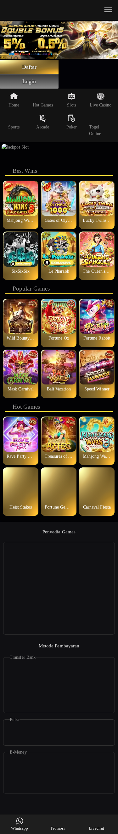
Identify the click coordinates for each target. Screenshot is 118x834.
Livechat (96, 828)
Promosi (58, 828)
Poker (71, 127)
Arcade (42, 127)
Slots (71, 105)
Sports (14, 127)
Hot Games (43, 105)
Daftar (29, 67)
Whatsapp (19, 828)
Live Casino (100, 105)
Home (13, 105)
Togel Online (95, 130)
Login (29, 81)
